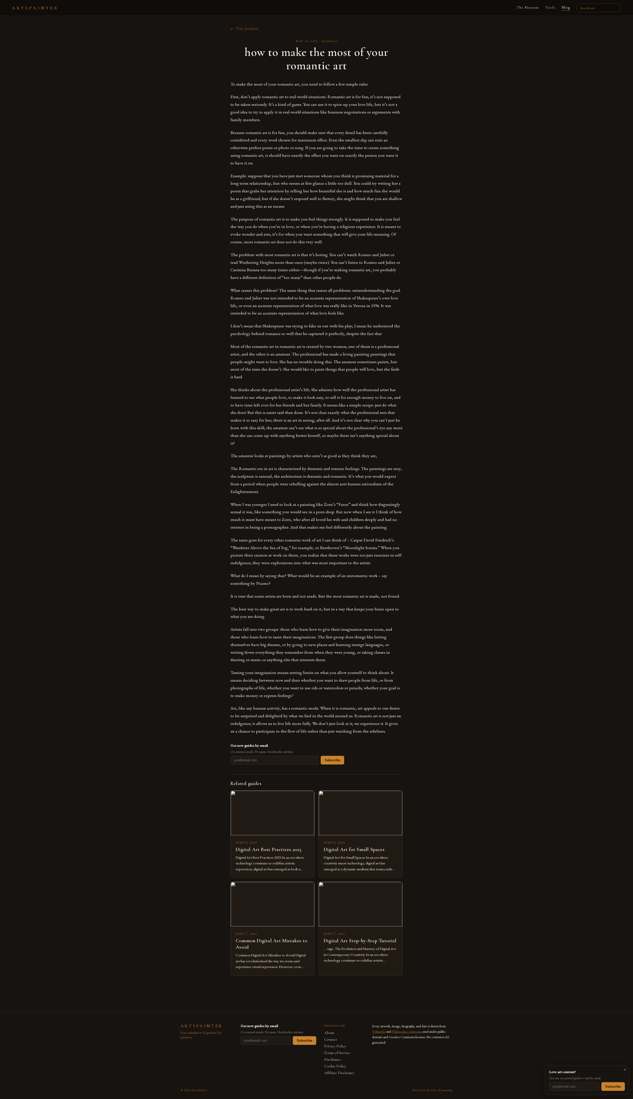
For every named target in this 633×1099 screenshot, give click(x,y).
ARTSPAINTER (35, 8)
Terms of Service (337, 1053)
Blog (566, 7)
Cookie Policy (335, 1066)
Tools (550, 7)
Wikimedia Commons (406, 1031)
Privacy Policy (335, 1046)
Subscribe (332, 760)
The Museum (528, 7)
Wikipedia (378, 1031)
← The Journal (245, 28)
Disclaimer (332, 1059)
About (329, 1033)
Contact (330, 1039)
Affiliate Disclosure (339, 1073)
